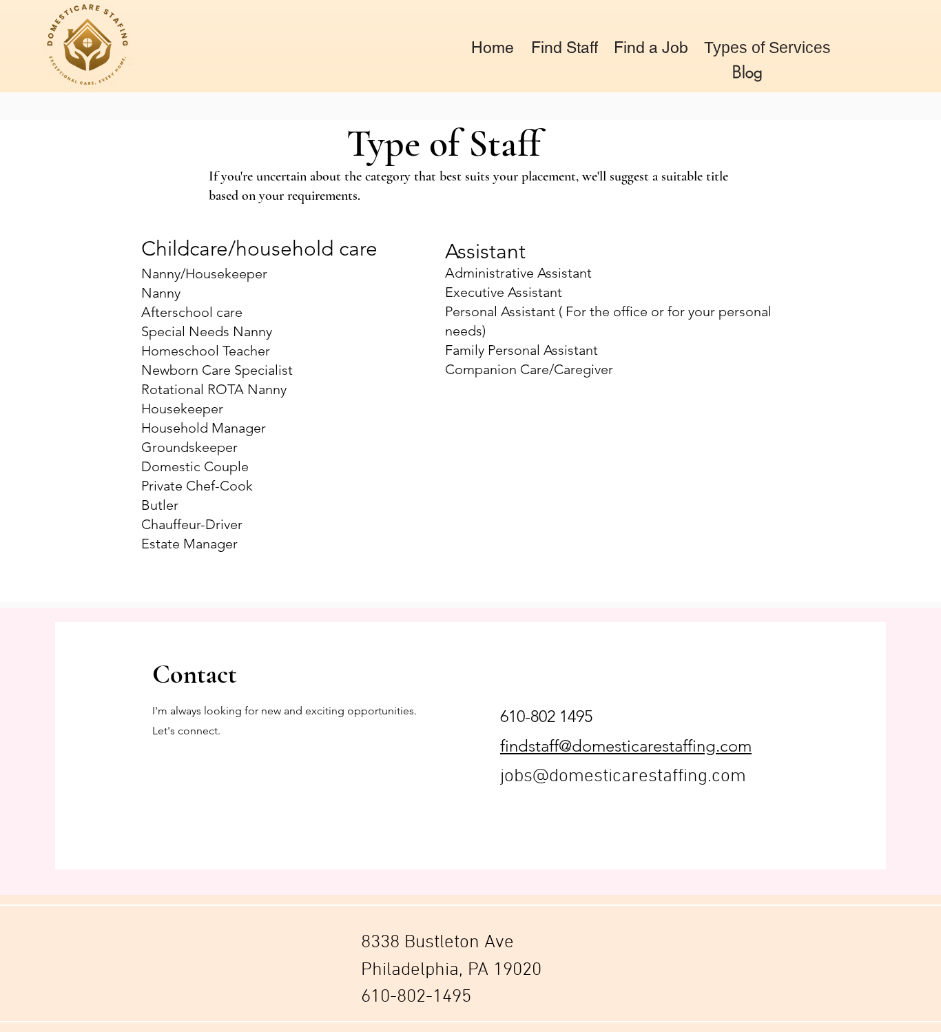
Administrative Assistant (518, 273)
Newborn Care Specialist (217, 370)
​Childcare (184, 248)
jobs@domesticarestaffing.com (623, 776)
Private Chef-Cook (197, 485)
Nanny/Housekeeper (204, 273)
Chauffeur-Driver (191, 524)
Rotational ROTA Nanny (214, 389)
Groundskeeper (189, 447)
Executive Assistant (503, 292)
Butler (159, 505)
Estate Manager (189, 543)
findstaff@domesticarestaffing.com (626, 746)
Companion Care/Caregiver (529, 369)
